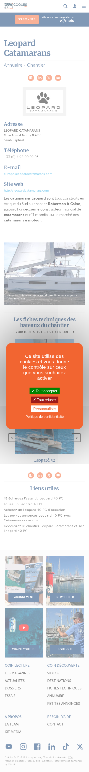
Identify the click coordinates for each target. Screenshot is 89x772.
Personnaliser (44, 409)
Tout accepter (46, 391)
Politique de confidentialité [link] (45, 416)
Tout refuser (46, 400)
